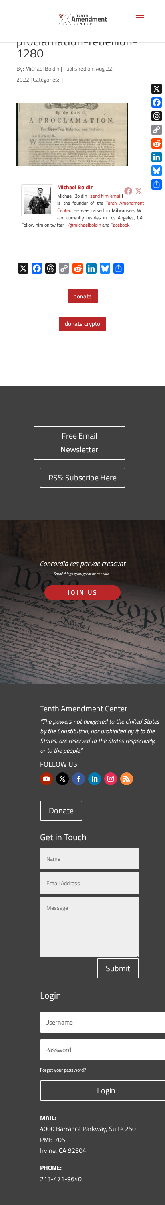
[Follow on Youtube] (46, 778)
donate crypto (82, 323)
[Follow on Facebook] (78, 778)
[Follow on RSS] (126, 778)
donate (83, 296)
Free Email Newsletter (79, 442)
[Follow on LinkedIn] (94, 778)
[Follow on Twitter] (62, 778)
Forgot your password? (63, 1070)
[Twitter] (138, 191)
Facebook (120, 225)
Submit (118, 968)
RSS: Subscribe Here (82, 477)
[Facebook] (128, 191)
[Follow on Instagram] (110, 778)
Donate (61, 810)
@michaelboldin (85, 225)
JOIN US (83, 592)
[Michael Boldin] (37, 211)
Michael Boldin (42, 68)
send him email (105, 196)
